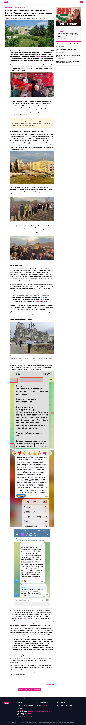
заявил (38, 301)
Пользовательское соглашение (39, 698)
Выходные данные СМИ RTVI (25, 698)
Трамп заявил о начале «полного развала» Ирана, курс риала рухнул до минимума (68, 62)
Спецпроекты (74, 2)
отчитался (13, 657)
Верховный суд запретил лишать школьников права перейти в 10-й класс (68, 35)
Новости (25, 2)
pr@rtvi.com (27, 714)
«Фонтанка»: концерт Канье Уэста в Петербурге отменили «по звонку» (68, 44)
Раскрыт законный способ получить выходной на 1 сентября (68, 56)
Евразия (38, 2)
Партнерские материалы (23, 717)
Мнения (50, 2)
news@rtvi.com (28, 713)
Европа (33, 2)
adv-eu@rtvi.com (28, 716)
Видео (54, 2)
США (29, 2)
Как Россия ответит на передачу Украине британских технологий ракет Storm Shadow (67, 50)
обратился (20, 618)
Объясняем (44, 2)
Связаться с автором (49, 684)
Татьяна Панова (49, 682)
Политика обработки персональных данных (57, 698)
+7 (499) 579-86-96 (23, 710)
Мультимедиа (60, 2)
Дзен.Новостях (43, 705)
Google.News (41, 707)
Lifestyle (67, 2)
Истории (15, 7)
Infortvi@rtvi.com (31, 711)
